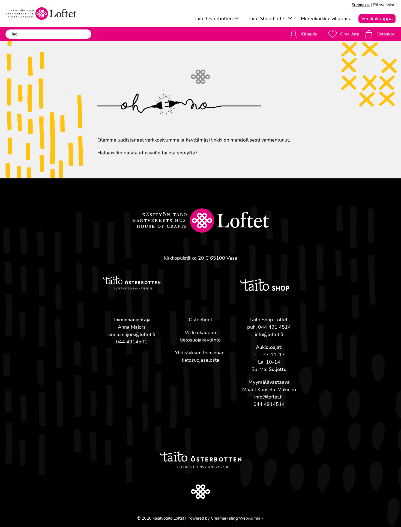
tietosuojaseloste (200, 360)
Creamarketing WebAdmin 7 (237, 518)
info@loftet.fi (269, 334)
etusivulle (149, 152)
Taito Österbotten (213, 18)
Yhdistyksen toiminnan (200, 352)
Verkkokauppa (377, 18)
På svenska (383, 5)
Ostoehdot (200, 319)
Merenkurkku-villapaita (326, 18)
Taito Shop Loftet (267, 18)
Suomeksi (361, 5)
